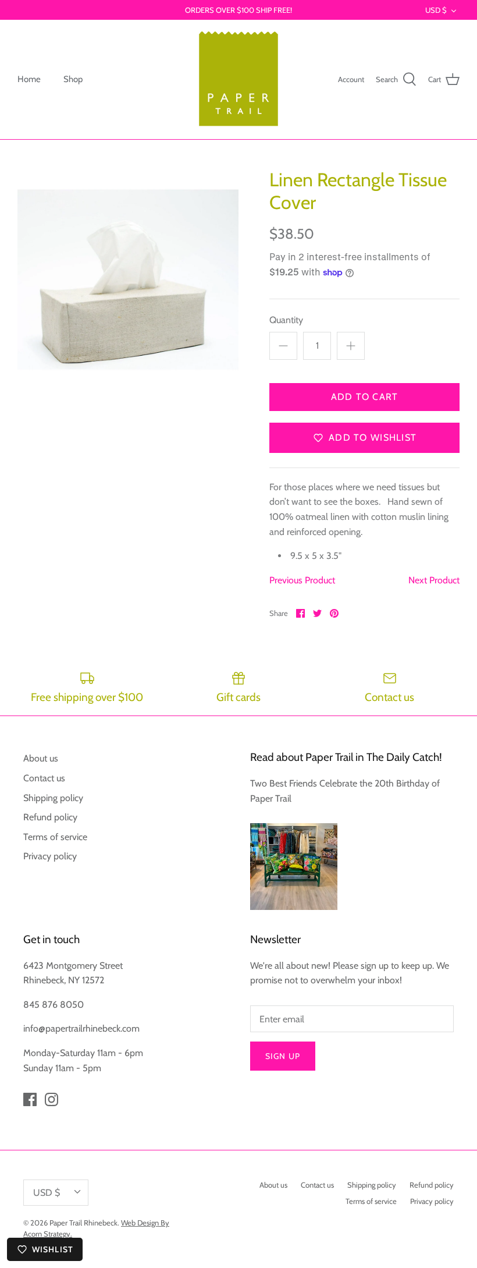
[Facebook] (30, 1099)
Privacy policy (50, 856)
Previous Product (302, 580)
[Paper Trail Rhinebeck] (238, 79)
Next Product (434, 580)
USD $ (436, 10)
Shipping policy (53, 797)
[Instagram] (51, 1099)
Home (29, 79)
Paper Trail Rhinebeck (83, 1222)
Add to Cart (364, 396)
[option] (127, 279)
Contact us (44, 778)
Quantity (286, 319)
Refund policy (50, 817)
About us (40, 758)
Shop (73, 79)
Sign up (282, 1056)
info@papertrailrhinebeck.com (81, 1028)
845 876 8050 (53, 1004)
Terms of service (55, 836)
